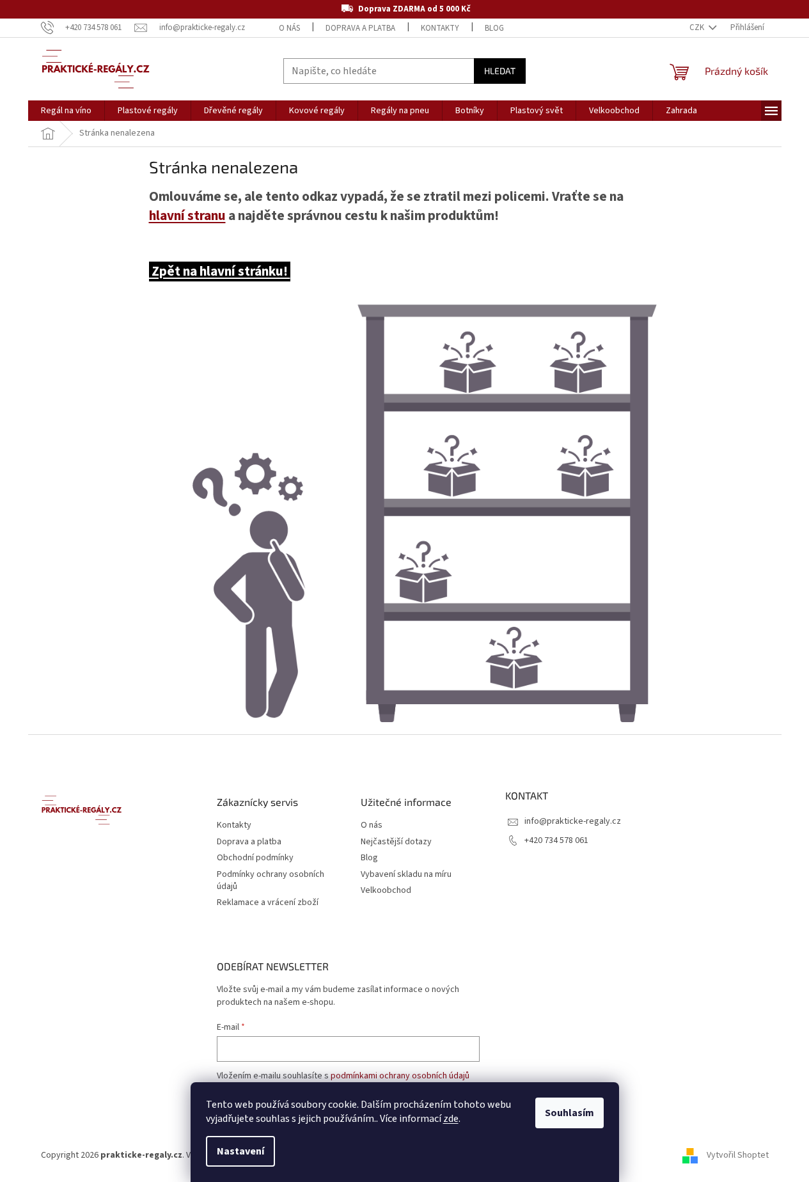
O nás (289, 28)
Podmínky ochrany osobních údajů (270, 881)
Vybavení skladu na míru (406, 875)
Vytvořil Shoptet (738, 1155)
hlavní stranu (187, 216)
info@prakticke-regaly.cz (572, 821)
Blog (494, 28)
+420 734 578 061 (556, 840)
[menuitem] (66, 110)
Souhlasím (569, 1113)
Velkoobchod (386, 891)
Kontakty (440, 28)
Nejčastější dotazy (396, 842)
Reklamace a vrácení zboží (267, 903)
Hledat (499, 70)
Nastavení (240, 1151)
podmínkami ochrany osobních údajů (400, 1075)
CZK (697, 27)
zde (451, 1119)
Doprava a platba (360, 28)
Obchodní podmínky (255, 858)
